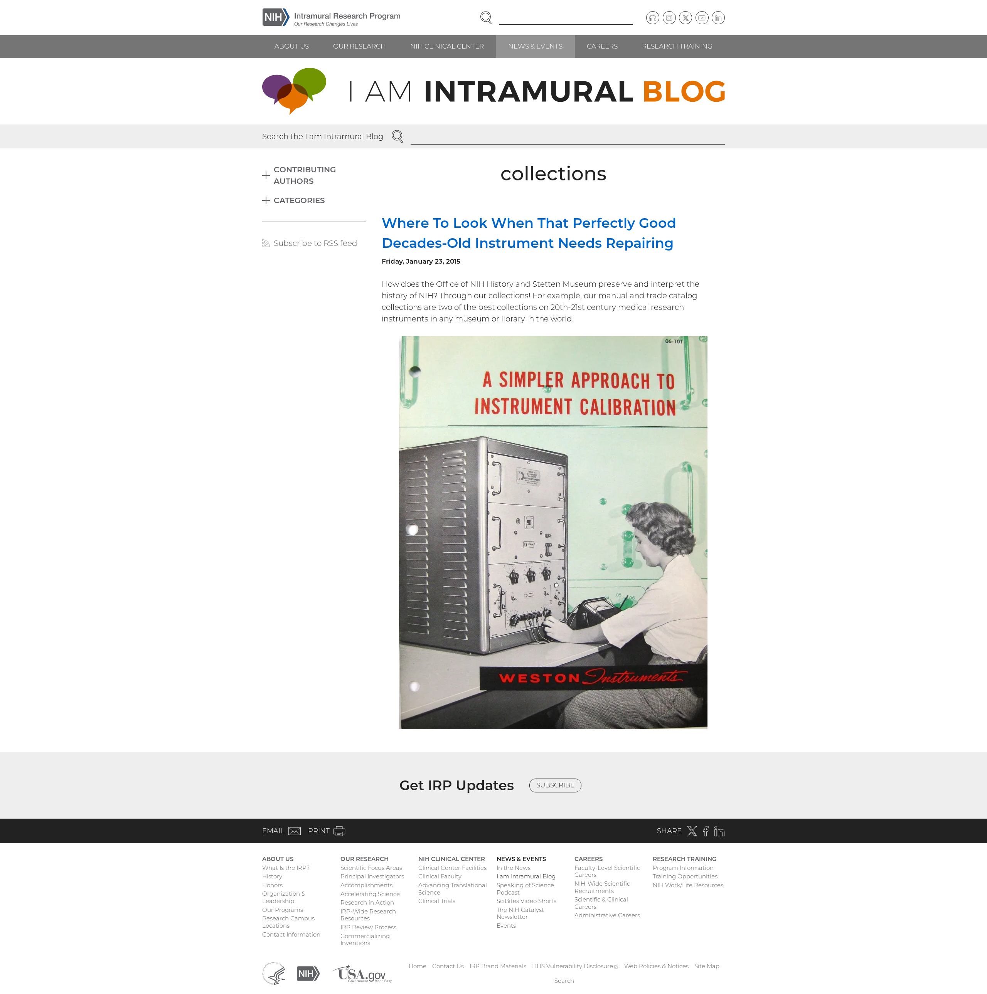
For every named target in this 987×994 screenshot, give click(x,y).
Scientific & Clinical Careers (601, 903)
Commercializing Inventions (365, 939)
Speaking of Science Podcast (525, 888)
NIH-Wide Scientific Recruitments (602, 887)
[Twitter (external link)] (685, 17)
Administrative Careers (607, 915)
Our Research (359, 46)
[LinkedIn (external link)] (718, 17)
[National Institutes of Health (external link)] (308, 973)
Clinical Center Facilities (452, 867)
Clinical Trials (436, 901)
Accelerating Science (370, 894)
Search (564, 980)
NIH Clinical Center (447, 46)
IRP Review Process (368, 927)
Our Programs (282, 909)
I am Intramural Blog (526, 876)
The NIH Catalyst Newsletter (520, 913)
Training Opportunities (685, 876)
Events (506, 925)
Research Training (677, 46)
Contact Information (291, 934)
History (272, 876)
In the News (514, 867)
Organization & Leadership (283, 897)
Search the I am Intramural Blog (323, 136)
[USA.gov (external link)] (362, 973)
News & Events (535, 46)
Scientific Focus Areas (371, 867)
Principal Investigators (372, 876)
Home (417, 966)
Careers (602, 46)
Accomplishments (366, 885)
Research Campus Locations (288, 922)
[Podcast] (652, 17)
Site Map (706, 966)
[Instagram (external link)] (669, 17)
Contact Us (448, 966)
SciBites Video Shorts (526, 901)
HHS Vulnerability (575, 966)
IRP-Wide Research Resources (368, 915)
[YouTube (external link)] (702, 17)
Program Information (683, 867)
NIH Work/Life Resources (688, 885)
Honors (272, 885)
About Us (292, 46)
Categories (299, 200)
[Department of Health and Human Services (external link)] (273, 973)
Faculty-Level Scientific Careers (607, 871)
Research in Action (367, 902)
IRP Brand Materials (498, 966)
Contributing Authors (305, 175)
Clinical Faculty (439, 876)
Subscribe (555, 785)
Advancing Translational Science (452, 888)
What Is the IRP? (286, 867)
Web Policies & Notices (656, 966)
